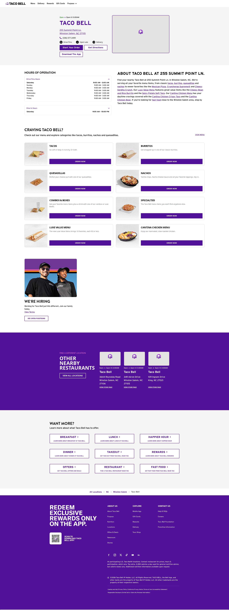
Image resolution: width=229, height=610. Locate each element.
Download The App (71, 54)
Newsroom (111, 537)
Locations (111, 527)
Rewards (50, 3)
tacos (170, 83)
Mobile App (137, 511)
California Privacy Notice (135, 589)
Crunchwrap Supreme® (178, 87)
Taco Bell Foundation (166, 522)
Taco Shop (137, 532)
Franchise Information (166, 527)
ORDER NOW (80, 161)
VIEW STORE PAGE (105, 387)
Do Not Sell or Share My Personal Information (136, 592)
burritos (178, 83)
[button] (118, 507)
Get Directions (95, 48)
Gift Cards (60, 3)
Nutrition (110, 522)
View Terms (29, 312)
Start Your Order (71, 48)
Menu (33, 3)
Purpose (70, 3)
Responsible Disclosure (114, 592)
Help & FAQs (162, 511)
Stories (110, 543)
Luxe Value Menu (146, 90)
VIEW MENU (200, 135)
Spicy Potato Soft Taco (153, 93)
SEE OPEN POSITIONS (36, 318)
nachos (120, 87)
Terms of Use (148, 589)
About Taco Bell (113, 511)
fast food (156, 100)
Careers (161, 516)
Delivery (41, 3)
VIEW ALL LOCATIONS (73, 375)
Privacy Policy (122, 589)
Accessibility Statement (160, 589)
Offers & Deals (112, 532)
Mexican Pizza (159, 87)
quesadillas (188, 83)
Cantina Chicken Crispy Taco (166, 97)
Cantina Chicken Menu (181, 93)
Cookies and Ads (112, 589)
